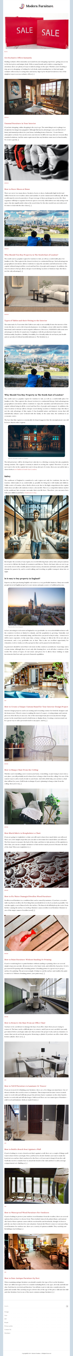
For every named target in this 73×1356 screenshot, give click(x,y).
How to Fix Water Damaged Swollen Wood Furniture (27, 896)
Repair (6, 763)
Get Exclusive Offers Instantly (18, 58)
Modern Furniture (39, 6)
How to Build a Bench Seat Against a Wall (22, 1149)
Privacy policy (8, 1326)
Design (6, 117)
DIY (5, 700)
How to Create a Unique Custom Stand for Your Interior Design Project (36, 707)
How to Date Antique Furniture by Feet (21, 1278)
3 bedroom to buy (30, 493)
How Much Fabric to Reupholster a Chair (22, 833)
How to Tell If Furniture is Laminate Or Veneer (25, 1086)
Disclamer (7, 1333)
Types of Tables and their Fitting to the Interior (25, 320)
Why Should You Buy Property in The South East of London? (31, 255)
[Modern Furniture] (22, 6)
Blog (5, 51)
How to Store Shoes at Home (17, 189)
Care (5, 1315)
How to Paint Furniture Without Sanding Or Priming (27, 959)
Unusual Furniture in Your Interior (20, 123)
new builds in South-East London (25, 469)
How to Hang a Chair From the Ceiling (21, 770)
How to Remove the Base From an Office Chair (24, 1023)
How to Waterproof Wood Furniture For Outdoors (26, 1212)
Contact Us (7, 1329)
